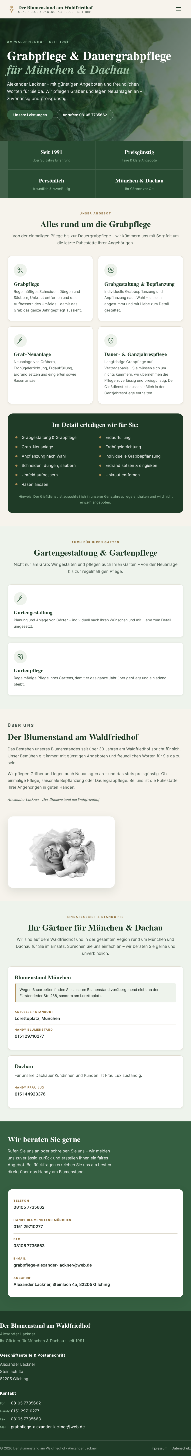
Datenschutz (181, 1448)
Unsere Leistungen (30, 115)
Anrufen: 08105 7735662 (85, 115)
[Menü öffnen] (179, 9)
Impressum (158, 1448)
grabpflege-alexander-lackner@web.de (53, 1265)
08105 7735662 (29, 1207)
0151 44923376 (30, 1094)
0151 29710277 (29, 1036)
